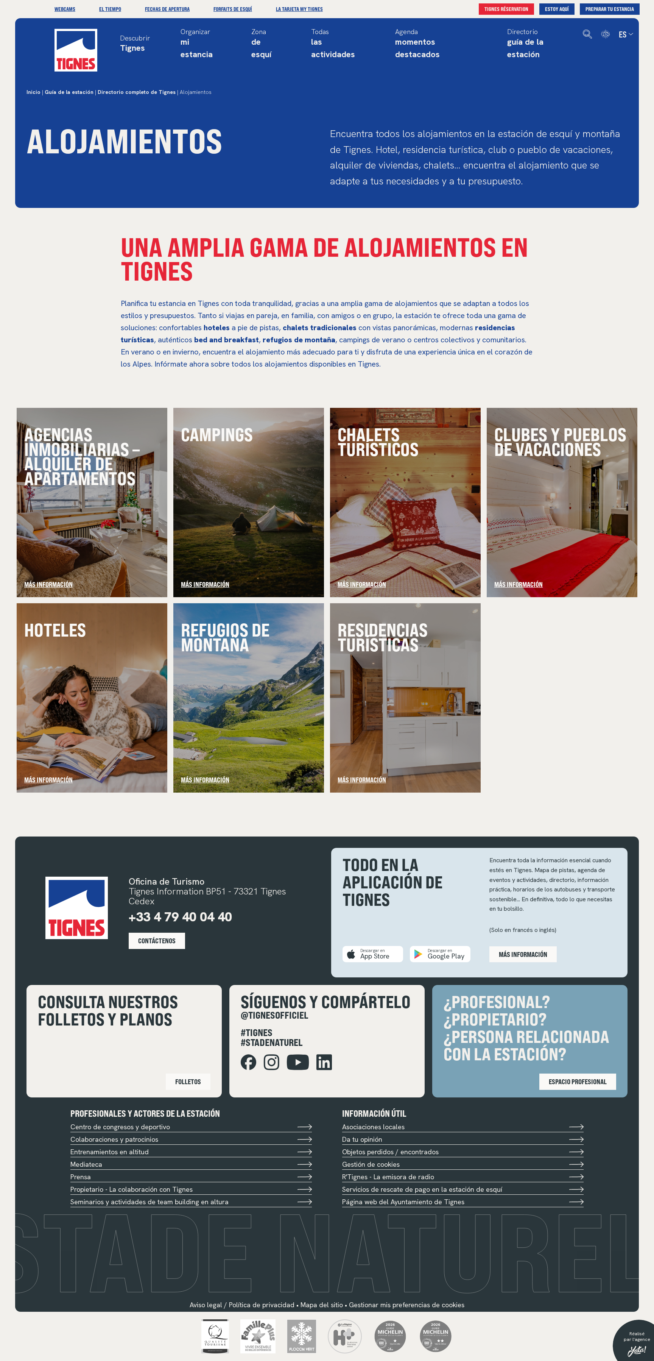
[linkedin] (324, 1062)
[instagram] (271, 1062)
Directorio (525, 44)
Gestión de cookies (371, 1164)
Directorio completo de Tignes (137, 92)
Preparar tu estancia (609, 9)
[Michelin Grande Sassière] (436, 1336)
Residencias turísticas (383, 636)
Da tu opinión (362, 1139)
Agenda (417, 44)
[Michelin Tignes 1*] (390, 1336)
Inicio (33, 92)
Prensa (80, 1176)
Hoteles (55, 629)
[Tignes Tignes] (75, 50)
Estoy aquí (557, 9)
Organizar (197, 44)
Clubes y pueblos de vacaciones (560, 441)
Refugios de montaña (225, 636)
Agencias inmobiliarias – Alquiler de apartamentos (82, 456)
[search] (587, 34)
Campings (217, 434)
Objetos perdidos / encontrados (390, 1151)
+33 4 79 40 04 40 (180, 916)
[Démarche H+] (345, 1336)
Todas (333, 44)
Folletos (188, 1081)
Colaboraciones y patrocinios (114, 1139)
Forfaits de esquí (232, 9)
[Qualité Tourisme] (215, 1336)
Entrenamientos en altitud (109, 1151)
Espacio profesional (578, 1081)
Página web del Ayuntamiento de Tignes (403, 1201)
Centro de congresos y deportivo (120, 1126)
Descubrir (135, 44)
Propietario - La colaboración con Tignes (131, 1189)
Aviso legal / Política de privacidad (242, 1304)
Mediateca (86, 1164)
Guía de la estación (69, 92)
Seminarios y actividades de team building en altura (149, 1201)
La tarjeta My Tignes (299, 9)
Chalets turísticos (378, 441)
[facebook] (248, 1062)
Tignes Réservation (506, 9)
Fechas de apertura (167, 9)
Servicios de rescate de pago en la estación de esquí (422, 1189)
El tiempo (110, 9)
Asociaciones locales (373, 1126)
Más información (48, 584)
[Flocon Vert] (302, 1336)
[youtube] (298, 1062)
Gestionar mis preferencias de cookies (406, 1304)
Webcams (64, 9)
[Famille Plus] (258, 1336)
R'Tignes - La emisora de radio (388, 1176)
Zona (261, 44)
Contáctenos (157, 940)
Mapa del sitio (322, 1304)
